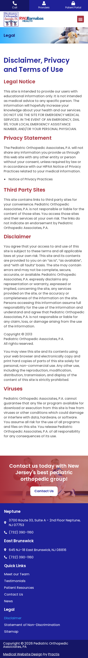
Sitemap (11, 632)
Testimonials (14, 581)
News (8, 601)
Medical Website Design (22, 654)
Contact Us (13, 594)
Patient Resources (19, 588)
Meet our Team (16, 574)
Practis (53, 654)
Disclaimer (12, 618)
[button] (80, 19)
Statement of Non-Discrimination (32, 625)
